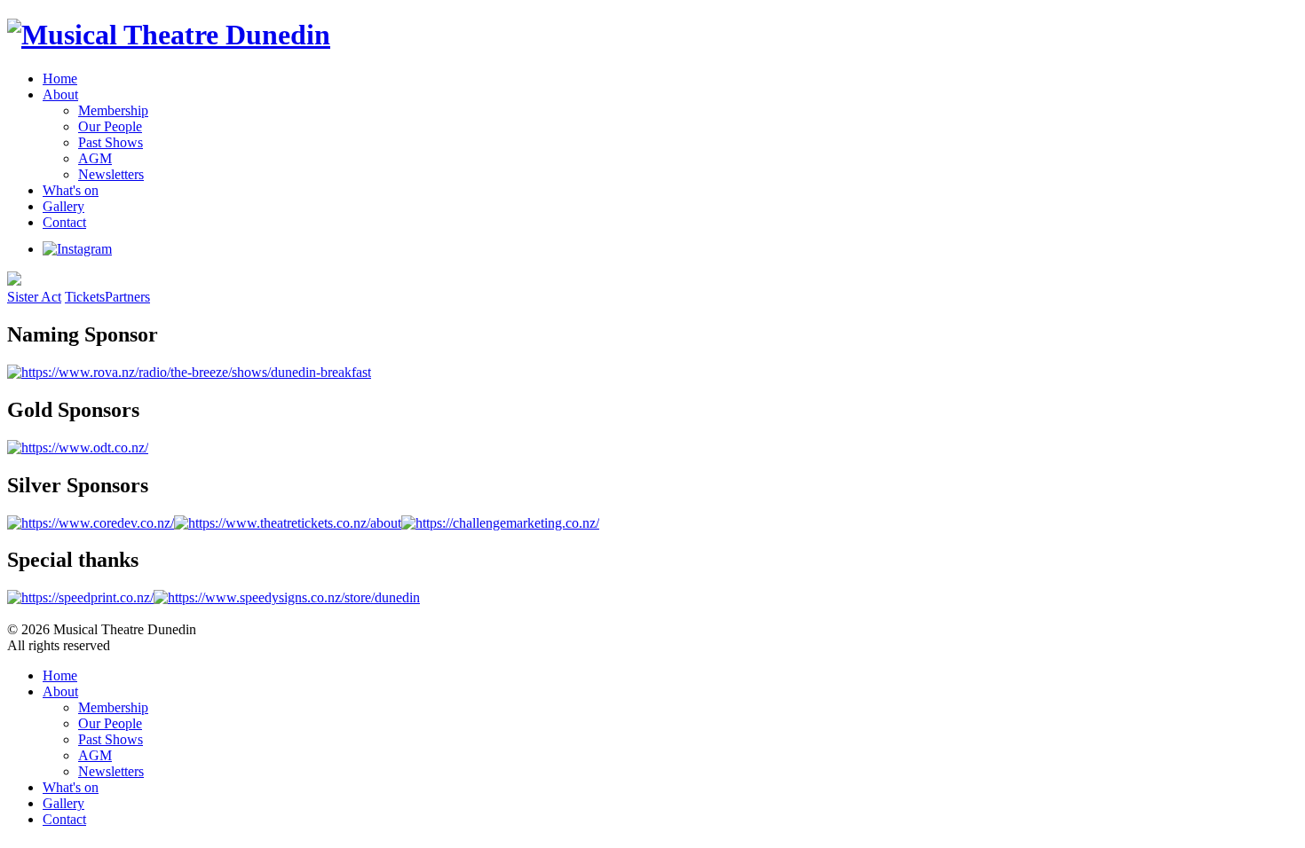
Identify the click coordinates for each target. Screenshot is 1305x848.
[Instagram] (77, 248)
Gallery (63, 206)
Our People (110, 126)
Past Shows (110, 142)
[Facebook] (126, 248)
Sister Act (34, 296)
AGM (95, 158)
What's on (71, 190)
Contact (64, 222)
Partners (127, 296)
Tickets (85, 296)
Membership (113, 110)
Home (60, 78)
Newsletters (111, 174)
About (60, 94)
